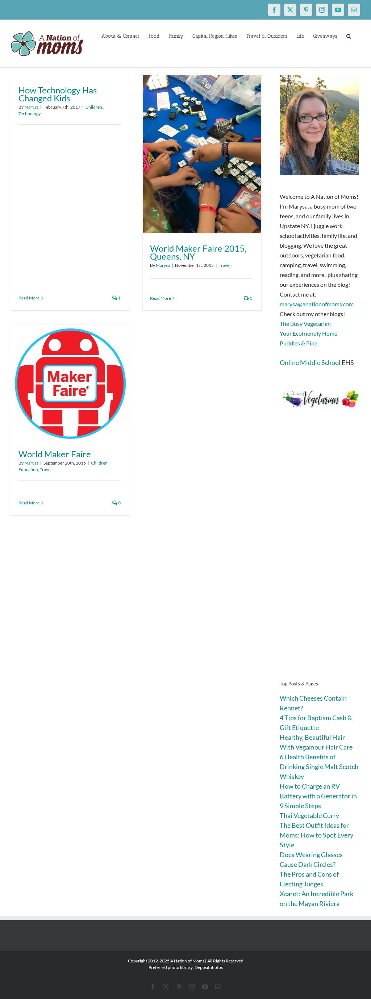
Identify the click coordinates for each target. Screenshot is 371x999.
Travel (224, 265)
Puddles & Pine (298, 343)
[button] (348, 35)
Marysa (31, 107)
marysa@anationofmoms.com (317, 304)
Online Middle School (310, 362)
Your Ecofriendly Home (308, 333)
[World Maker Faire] (70, 381)
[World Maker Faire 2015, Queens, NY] (202, 154)
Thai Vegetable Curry (309, 815)
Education (28, 469)
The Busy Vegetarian (305, 323)
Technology (29, 113)
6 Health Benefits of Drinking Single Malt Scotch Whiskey (319, 766)
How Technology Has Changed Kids (57, 94)
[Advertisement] (320, 555)
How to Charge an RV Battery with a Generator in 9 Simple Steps (318, 796)
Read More (28, 298)
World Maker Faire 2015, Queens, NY (198, 252)
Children (94, 107)
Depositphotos (209, 967)
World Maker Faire (54, 454)
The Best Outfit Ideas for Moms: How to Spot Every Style (316, 835)
